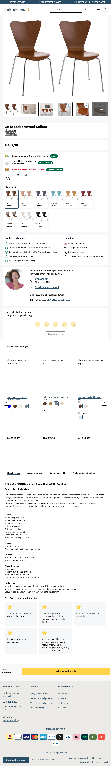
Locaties (62, 707)
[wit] (86, 417)
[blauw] (9, 406)
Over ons (62, 693)
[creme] (20, 406)
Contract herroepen (16, 760)
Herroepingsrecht (100, 758)
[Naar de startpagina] (16, 9)
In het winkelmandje (66, 671)
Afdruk (105, 762)
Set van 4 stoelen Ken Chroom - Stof (17, 398)
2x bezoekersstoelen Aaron (55, 397)
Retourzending (37, 707)
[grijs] (26, 406)
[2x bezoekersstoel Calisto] (55, 57)
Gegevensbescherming (89, 762)
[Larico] (11, 133)
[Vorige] (7, 403)
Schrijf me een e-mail (47, 287)
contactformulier (10, 720)
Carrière (62, 698)
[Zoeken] (85, 10)
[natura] (62, 403)
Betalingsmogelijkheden (41, 698)
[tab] (13, 473)
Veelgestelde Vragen (39, 693)
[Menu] (98, 9)
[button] (7, 179)
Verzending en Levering (41, 703)
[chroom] (80, 417)
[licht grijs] (86, 406)
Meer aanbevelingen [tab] (17, 346)
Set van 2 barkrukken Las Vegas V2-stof (89, 398)
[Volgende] (104, 403)
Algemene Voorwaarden (79, 758)
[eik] (50, 403)
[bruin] (15, 406)
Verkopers (63, 703)
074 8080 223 (41, 279)
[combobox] (66, 10)
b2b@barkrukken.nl (59, 300)
